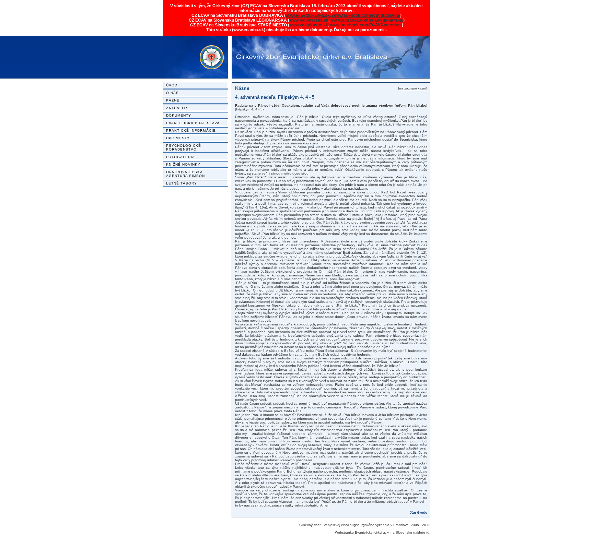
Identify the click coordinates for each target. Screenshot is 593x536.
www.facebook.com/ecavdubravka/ (366, 15)
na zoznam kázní (412, 88)
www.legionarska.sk (308, 20)
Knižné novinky (183, 164)
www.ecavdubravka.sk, (309, 15)
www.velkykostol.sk (308, 25)
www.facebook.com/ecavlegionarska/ (366, 20)
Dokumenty (178, 115)
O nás (172, 93)
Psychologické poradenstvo (183, 147)
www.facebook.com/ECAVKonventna (366, 25)
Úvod (171, 85)
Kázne (172, 100)
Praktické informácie (191, 130)
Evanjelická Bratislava (193, 123)
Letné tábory (181, 183)
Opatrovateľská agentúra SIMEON (185, 174)
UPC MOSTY (178, 138)
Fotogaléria (180, 157)
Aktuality (177, 108)
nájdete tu (421, 532)
